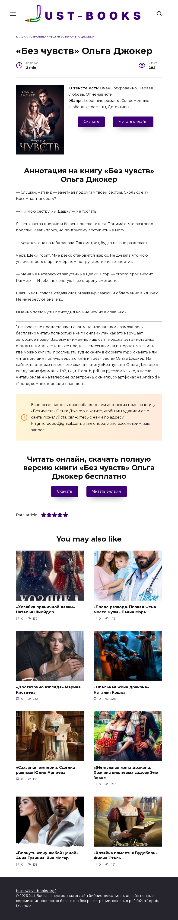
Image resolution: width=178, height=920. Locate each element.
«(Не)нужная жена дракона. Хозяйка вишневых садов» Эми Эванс (126, 772)
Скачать (91, 121)
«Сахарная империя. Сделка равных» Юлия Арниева (45, 770)
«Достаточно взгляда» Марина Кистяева (48, 689)
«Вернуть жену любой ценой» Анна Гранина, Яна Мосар (47, 855)
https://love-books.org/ (36, 891)
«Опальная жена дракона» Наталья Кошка (121, 689)
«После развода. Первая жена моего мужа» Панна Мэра (125, 609)
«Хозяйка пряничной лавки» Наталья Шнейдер (45, 609)
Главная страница (31, 36)
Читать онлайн (133, 121)
